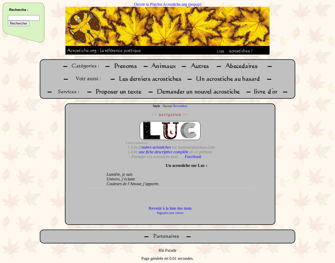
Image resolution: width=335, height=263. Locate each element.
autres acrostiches (156, 147)
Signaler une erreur (170, 213)
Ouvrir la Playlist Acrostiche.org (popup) (167, 4)
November (180, 106)
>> (186, 114)
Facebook (193, 156)
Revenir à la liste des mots (170, 208)
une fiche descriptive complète (163, 152)
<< (154, 114)
